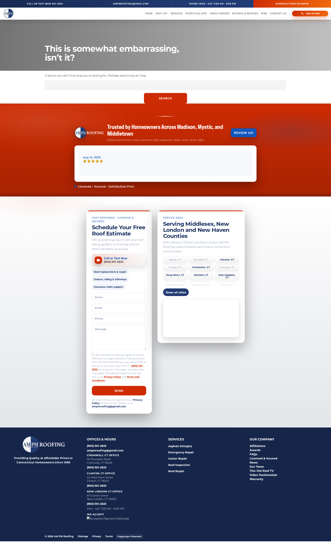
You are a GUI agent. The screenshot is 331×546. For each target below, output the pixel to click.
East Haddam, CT (227, 276)
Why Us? (162, 13)
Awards (255, 450)
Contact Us (278, 13)
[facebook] (21, 470)
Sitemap (83, 536)
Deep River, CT (175, 275)
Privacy (96, 536)
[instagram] (47, 470)
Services (176, 13)
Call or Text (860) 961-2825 (45, 4)
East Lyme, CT (201, 285)
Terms (109, 536)
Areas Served (219, 13)
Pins (264, 13)
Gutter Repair (177, 458)
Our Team (257, 466)
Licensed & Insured (263, 458)
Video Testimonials (263, 475)
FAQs (253, 454)
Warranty (256, 479)
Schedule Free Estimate (292, 3)
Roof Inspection (179, 465)
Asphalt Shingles (180, 446)
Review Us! (243, 133)
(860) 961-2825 (313, 13)
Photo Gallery (196, 13)
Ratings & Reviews (245, 13)
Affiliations (257, 446)
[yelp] (38, 470)
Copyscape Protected (129, 536)
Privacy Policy (112, 376)
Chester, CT (227, 259)
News (254, 462)
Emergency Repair (181, 452)
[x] (55, 470)
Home (149, 13)
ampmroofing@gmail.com (131, 4)
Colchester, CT (201, 267)
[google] (29, 470)
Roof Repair (176, 471)
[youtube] (64, 470)
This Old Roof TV (262, 471)
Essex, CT (227, 285)
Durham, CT (201, 275)
